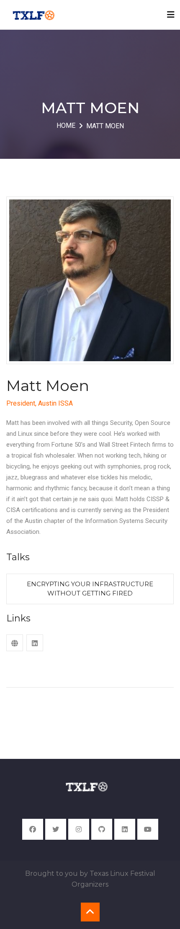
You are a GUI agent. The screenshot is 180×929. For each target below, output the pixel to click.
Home (66, 125)
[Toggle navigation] (171, 14)
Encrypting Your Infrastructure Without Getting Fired (90, 589)
